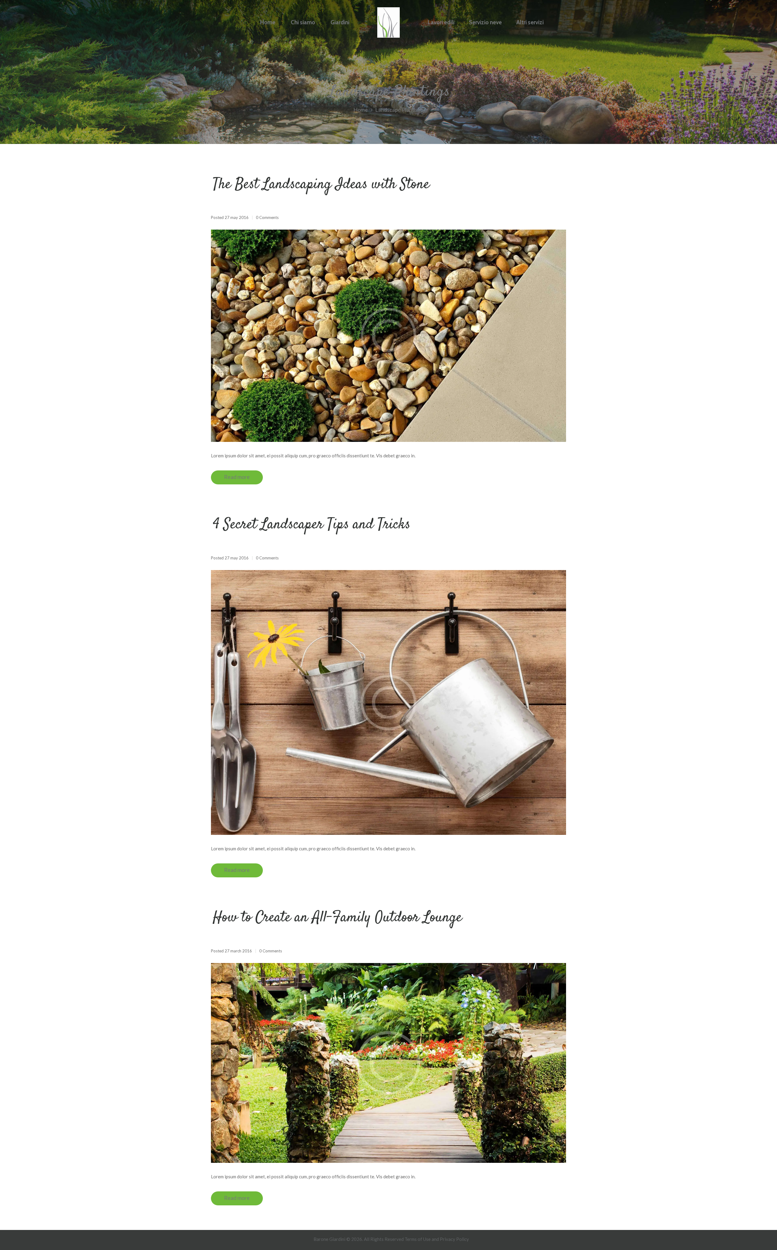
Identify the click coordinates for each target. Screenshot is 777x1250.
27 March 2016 (238, 950)
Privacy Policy (454, 1239)
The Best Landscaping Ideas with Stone (321, 184)
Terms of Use (418, 1239)
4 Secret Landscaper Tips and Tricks (311, 524)
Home (360, 110)
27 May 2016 (237, 217)
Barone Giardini (329, 1239)
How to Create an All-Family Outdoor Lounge (337, 917)
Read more (237, 476)
